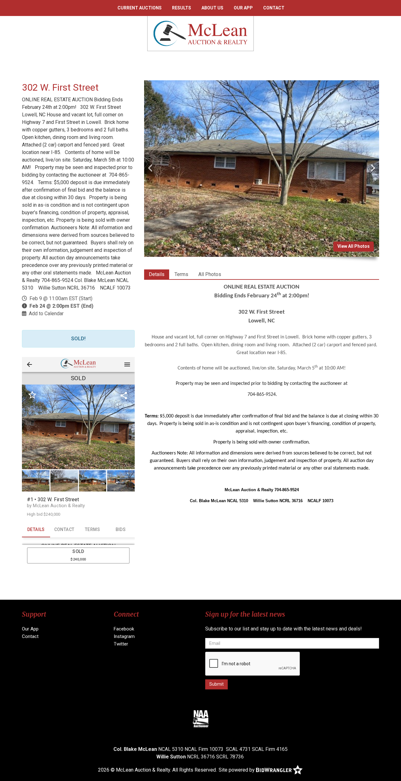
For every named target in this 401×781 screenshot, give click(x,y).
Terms (181, 274)
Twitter (121, 644)
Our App (243, 7)
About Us (212, 7)
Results (181, 7)
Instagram (124, 636)
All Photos (209, 274)
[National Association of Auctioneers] (201, 718)
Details (156, 274)
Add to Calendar (46, 313)
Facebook (124, 629)
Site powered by (237, 770)
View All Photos (353, 246)
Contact (273, 7)
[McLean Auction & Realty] (200, 33)
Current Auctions (139, 7)
